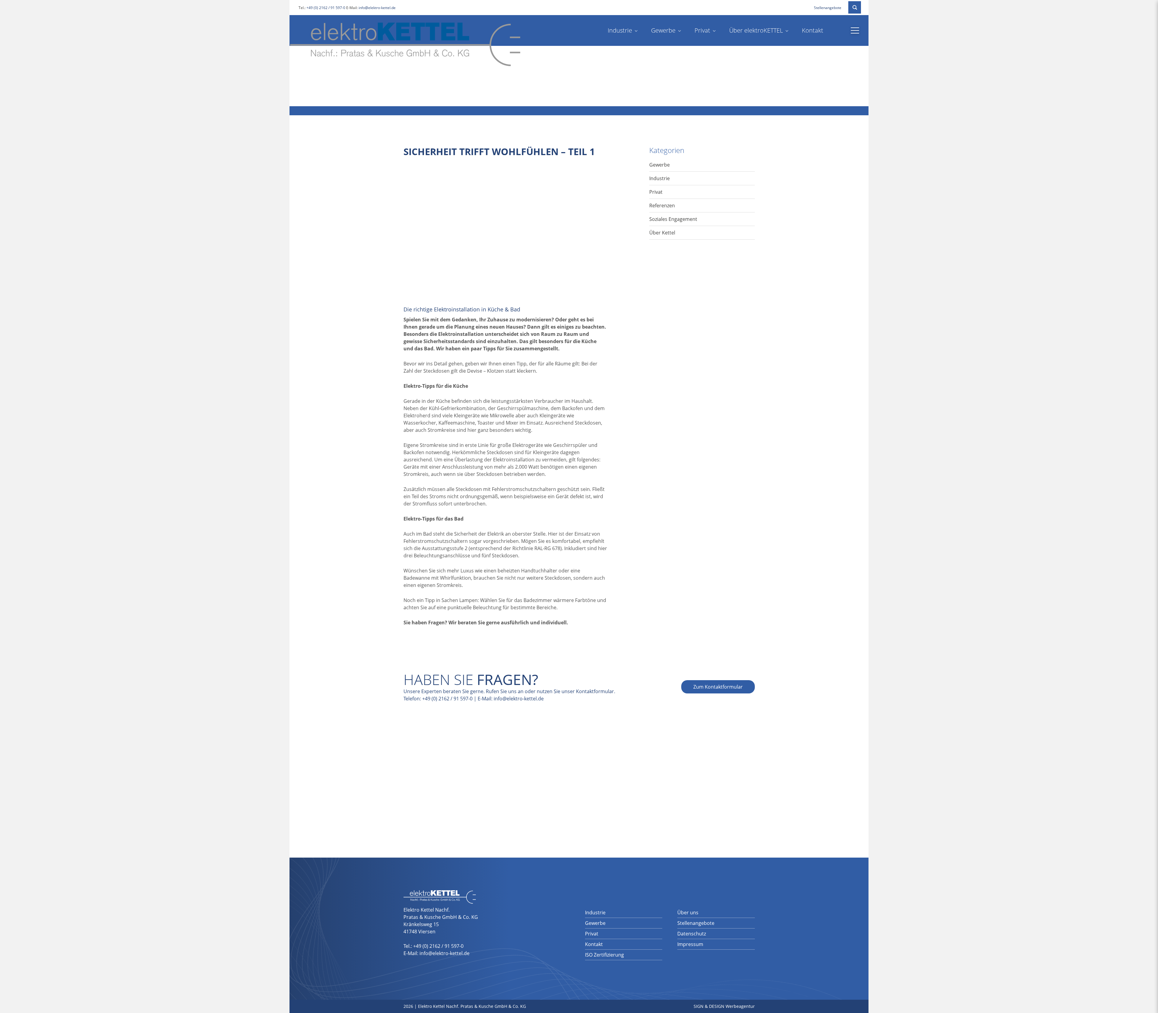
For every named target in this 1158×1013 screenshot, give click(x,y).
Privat (702, 30)
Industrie (620, 30)
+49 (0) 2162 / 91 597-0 (325, 7)
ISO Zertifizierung (604, 954)
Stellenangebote (827, 7)
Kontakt (812, 30)
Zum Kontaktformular (718, 686)
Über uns (687, 912)
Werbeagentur (740, 1006)
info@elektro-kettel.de (377, 7)
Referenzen (662, 205)
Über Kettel (662, 232)
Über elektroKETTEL (756, 30)
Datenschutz (691, 933)
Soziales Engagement (673, 219)
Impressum (690, 944)
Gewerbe (663, 30)
